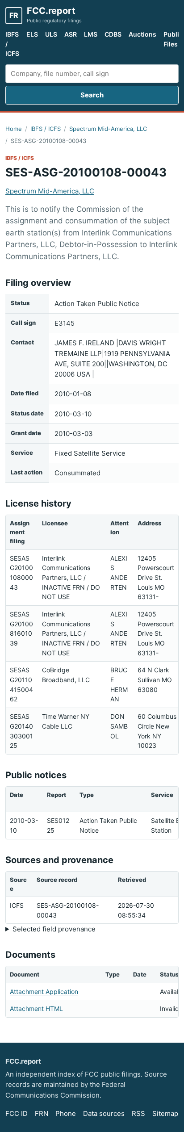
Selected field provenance (54, 929)
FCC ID (16, 1113)
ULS (51, 34)
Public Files (173, 39)
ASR (70, 34)
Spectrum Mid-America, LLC (108, 128)
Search (92, 95)
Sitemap (165, 1113)
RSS (138, 1113)
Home (13, 128)
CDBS (113, 34)
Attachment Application (44, 991)
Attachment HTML (36, 1008)
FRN (41, 1113)
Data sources (104, 1113)
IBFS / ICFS (12, 43)
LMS (90, 34)
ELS (32, 34)
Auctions (142, 34)
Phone (65, 1113)
